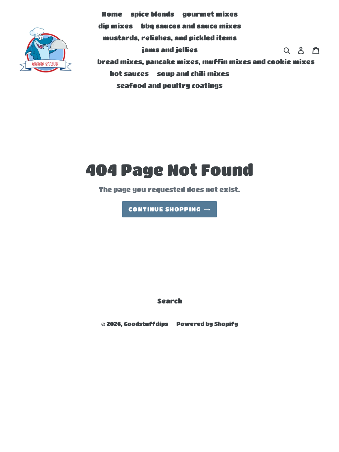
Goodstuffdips (146, 324)
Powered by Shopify (207, 324)
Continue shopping (164, 209)
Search (169, 301)
